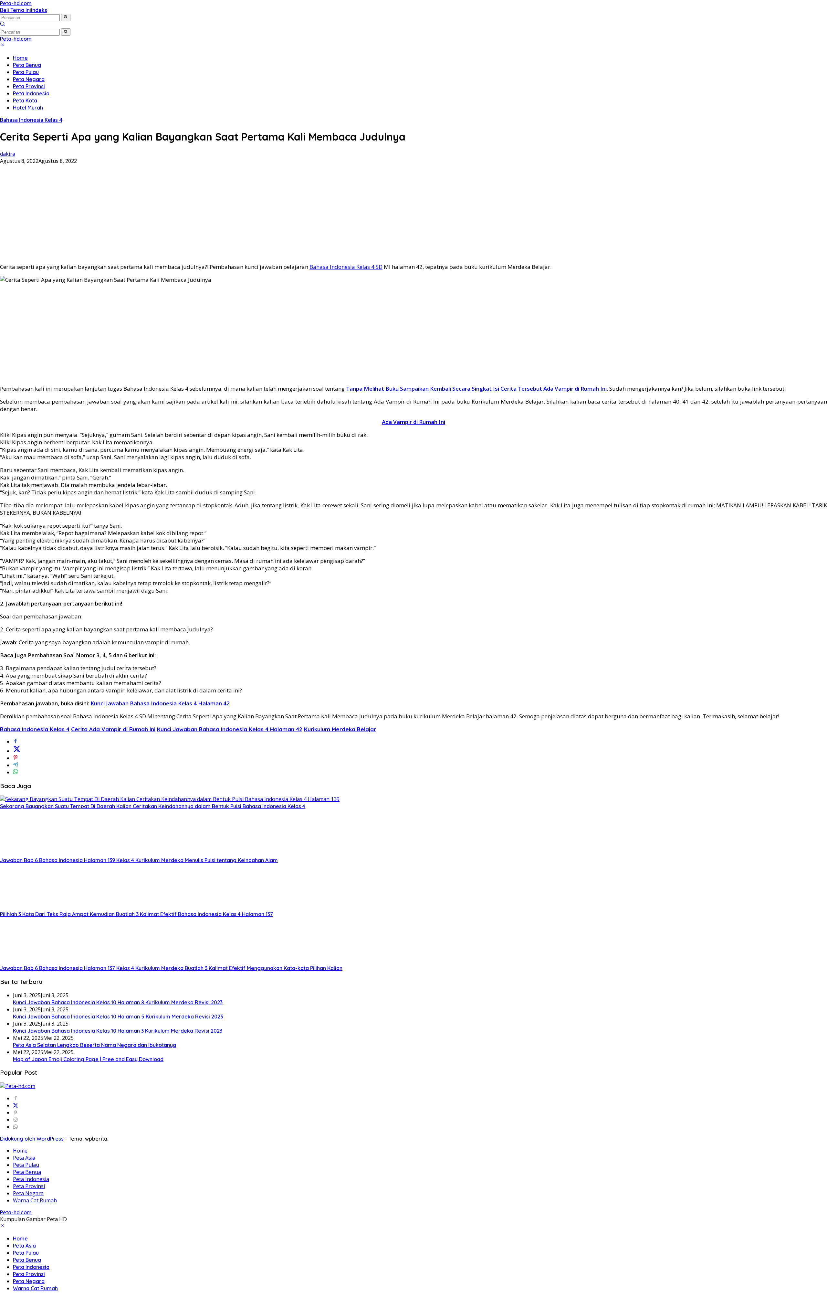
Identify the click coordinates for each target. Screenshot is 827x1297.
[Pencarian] (2, 24)
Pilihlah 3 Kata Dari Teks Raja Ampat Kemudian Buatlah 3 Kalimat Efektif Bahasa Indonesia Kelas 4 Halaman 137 (136, 914)
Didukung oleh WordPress (32, 1138)
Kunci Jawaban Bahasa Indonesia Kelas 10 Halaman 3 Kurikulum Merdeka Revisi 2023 (117, 1031)
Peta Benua (27, 65)
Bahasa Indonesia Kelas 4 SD (345, 266)
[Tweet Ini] (17, 750)
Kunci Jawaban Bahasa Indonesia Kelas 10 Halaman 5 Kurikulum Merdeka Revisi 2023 (118, 1016)
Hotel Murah (28, 107)
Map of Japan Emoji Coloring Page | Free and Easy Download (88, 1059)
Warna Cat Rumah (35, 1200)
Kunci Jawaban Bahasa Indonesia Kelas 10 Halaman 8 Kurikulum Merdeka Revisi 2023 (118, 1002)
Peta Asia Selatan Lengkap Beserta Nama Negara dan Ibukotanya (94, 1045)
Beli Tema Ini (15, 10)
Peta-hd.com (16, 3)
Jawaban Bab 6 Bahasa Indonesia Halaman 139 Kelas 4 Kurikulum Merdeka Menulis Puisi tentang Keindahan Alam (139, 860)
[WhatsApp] (15, 1126)
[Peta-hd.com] (17, 1086)
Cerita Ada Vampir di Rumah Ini (113, 729)
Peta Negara (29, 79)
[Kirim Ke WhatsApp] (15, 772)
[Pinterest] (15, 1112)
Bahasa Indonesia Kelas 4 (31, 119)
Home (20, 58)
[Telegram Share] (15, 765)
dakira (7, 153)
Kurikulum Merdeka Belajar (340, 729)
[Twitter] (15, 1105)
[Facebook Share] (15, 741)
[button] (65, 17)
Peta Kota (25, 100)
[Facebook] (15, 1098)
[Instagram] (15, 1119)
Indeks (39, 10)
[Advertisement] (413, 212)
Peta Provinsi (29, 86)
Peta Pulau (26, 72)
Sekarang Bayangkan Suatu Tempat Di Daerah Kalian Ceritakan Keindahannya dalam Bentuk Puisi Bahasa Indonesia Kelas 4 (152, 806)
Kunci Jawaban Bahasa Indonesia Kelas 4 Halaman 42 (160, 703)
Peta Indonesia (31, 93)
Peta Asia (24, 1157)
